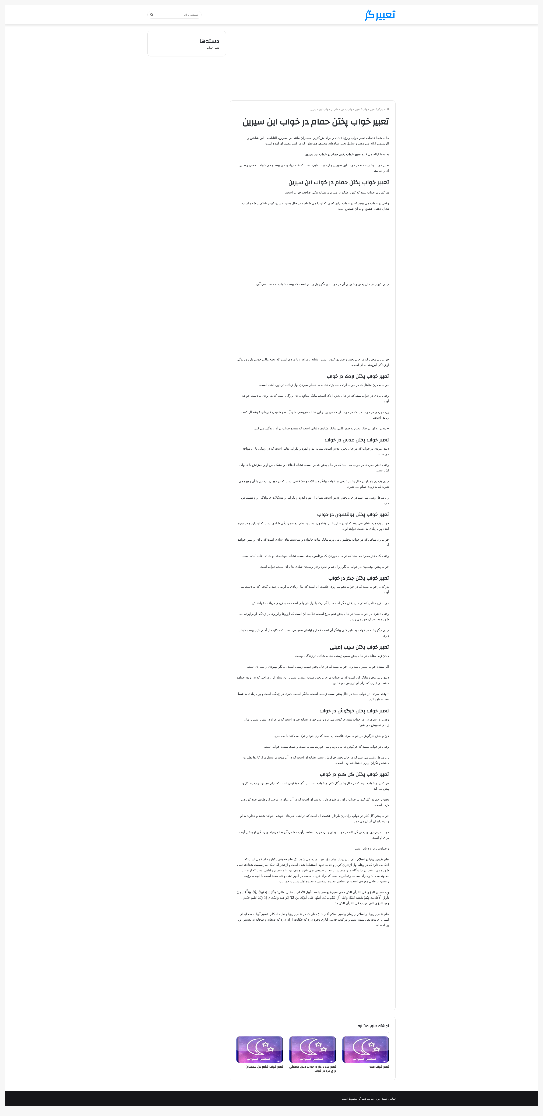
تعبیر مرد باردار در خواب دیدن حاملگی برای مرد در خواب (312, 1069)
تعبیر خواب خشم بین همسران (264, 1067)
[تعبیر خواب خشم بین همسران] (259, 1049)
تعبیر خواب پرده (379, 1067)
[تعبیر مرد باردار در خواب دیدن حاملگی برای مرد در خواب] (312, 1049)
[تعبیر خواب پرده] (365, 1049)
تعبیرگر (382, 109)
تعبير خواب (368, 109)
